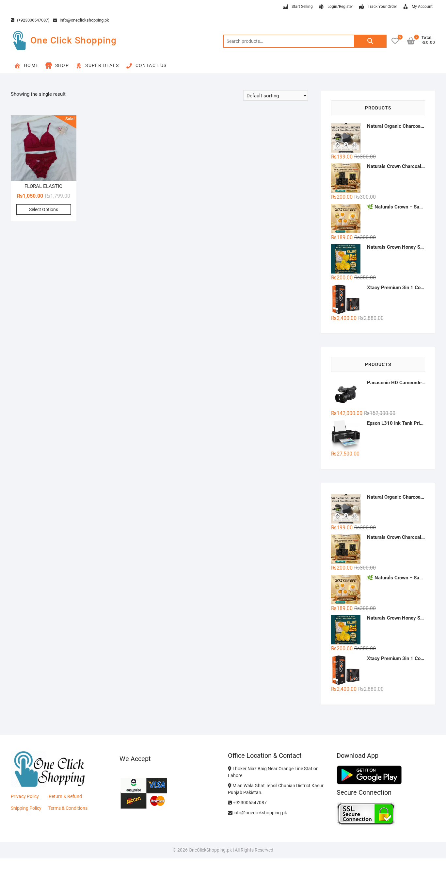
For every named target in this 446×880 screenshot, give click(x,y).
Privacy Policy (25, 796)
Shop (62, 65)
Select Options (43, 209)
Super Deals (102, 65)
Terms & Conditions (68, 808)
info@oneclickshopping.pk (84, 20)
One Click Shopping (73, 40)
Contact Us (151, 65)
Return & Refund (65, 796)
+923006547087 (249, 802)
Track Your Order (382, 6)
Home (31, 65)
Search (370, 41)
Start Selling (302, 6)
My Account (422, 6)
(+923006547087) (33, 20)
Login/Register (340, 6)
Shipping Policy (26, 808)
